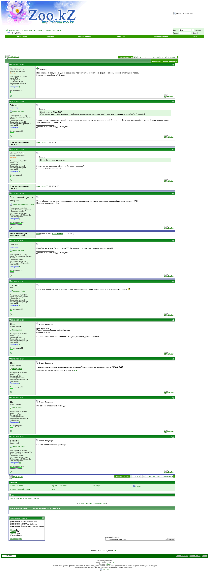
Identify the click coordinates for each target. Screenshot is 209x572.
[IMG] (12, 533)
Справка (50, 36)
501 (157, 57)
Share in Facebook (16, 486)
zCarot (108, 564)
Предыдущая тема (85, 503)
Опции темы (156, 61)
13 (20, 462)
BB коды (13, 530)
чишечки (36, 498)
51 (150, 57)
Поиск (194, 36)
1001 (162, 57)
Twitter (53, 489)
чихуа (22, 498)
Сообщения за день (160, 36)
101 (154, 57)
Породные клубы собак (52, 30)
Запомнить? (198, 30)
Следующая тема (99, 503)
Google (137, 486)
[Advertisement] (104, 46)
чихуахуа (28, 498)
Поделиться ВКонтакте (59, 486)
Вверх (204, 556)
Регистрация (22, 36)
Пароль (176, 33)
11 (147, 57)
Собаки (39, 30)
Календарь (121, 36)
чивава (12, 498)
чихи (17, 498)
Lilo (113, 562)
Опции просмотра (170, 61)
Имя (174, 30)
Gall (38, 234)
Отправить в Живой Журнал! (20, 489)
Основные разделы (28, 30)
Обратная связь (182, 556)
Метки (11, 495)
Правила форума (84, 36)
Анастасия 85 (42, 142)
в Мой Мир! (96, 486)
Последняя (171, 57)
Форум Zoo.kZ (14, 30)
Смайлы (13, 532)
